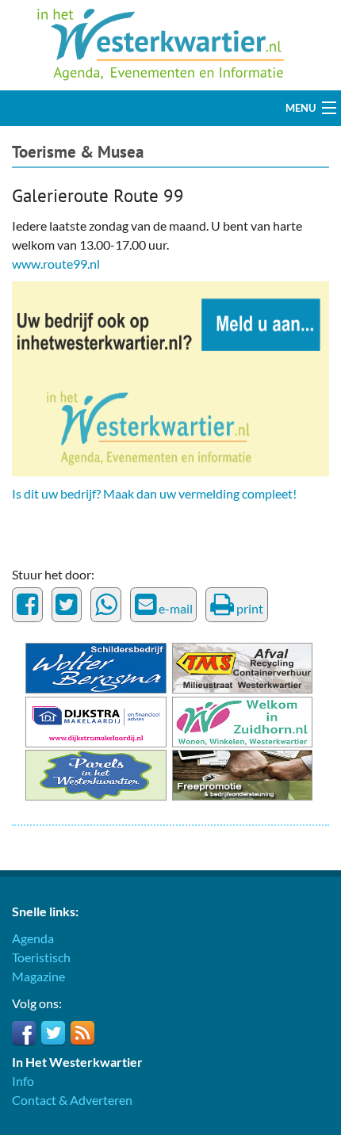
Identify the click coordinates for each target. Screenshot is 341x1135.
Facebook (24, 1033)
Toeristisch (41, 957)
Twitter (53, 1033)
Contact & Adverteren (72, 1099)
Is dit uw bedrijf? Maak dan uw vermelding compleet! (154, 493)
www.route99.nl (56, 263)
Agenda (33, 938)
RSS (82, 1033)
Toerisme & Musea (78, 151)
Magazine (38, 976)
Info (23, 1080)
